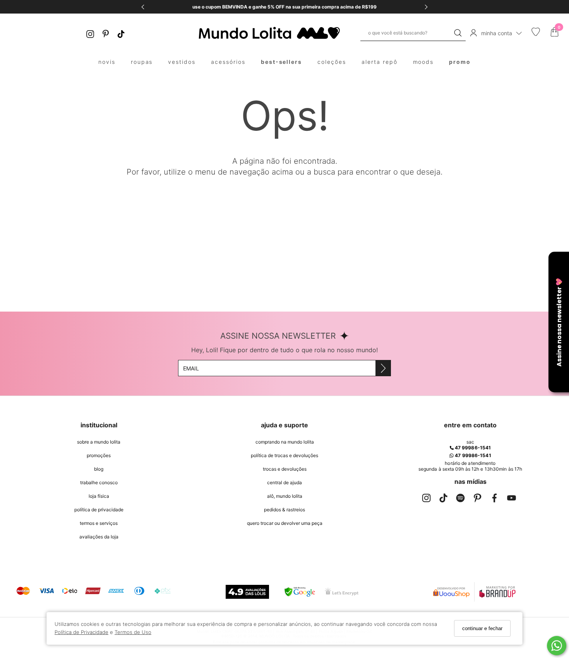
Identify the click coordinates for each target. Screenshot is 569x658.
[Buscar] (458, 33)
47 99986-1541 (472, 448)
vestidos (181, 61)
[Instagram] (90, 33)
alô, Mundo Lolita (284, 496)
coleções (331, 61)
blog (98, 469)
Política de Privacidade (81, 632)
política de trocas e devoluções (284, 455)
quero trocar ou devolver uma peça (284, 523)
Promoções (99, 455)
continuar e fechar (482, 628)
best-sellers (281, 61)
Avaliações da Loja (98, 537)
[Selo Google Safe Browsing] (299, 592)
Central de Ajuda (284, 482)
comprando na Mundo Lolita (284, 442)
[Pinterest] (105, 33)
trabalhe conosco (99, 482)
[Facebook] (494, 499)
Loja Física (99, 496)
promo (460, 61)
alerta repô (380, 61)
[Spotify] (460, 499)
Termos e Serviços (99, 523)
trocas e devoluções (285, 469)
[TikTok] (121, 33)
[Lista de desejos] (535, 34)
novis (106, 61)
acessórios (228, 61)
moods (423, 61)
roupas (142, 61)
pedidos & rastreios (284, 509)
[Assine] (383, 368)
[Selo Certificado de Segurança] (341, 592)
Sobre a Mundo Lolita (98, 442)
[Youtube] (511, 499)
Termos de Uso (133, 632)
